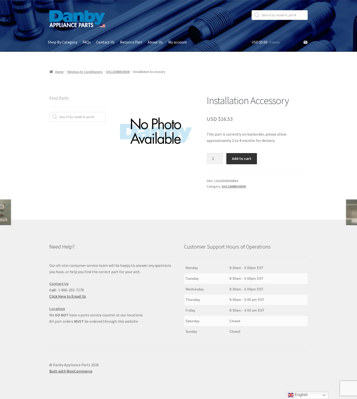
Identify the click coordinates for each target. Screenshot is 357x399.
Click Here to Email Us (67, 296)
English (301, 395)
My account (177, 42)
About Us (155, 42)
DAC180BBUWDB (118, 71)
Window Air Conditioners (85, 71)
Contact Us (105, 42)
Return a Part (131, 42)
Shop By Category (62, 42)
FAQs (87, 42)
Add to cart (241, 158)
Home (59, 71)
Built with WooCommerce (70, 371)
